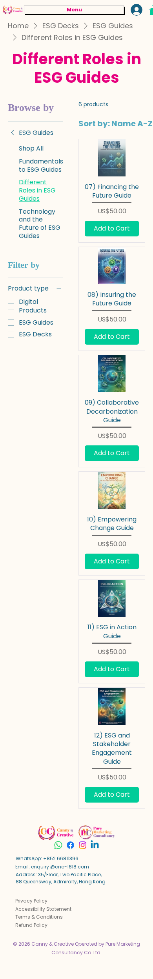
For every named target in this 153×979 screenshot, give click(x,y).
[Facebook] (70, 845)
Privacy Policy (31, 900)
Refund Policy (31, 925)
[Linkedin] (95, 845)
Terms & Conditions (39, 917)
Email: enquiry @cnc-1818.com (52, 866)
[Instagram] (82, 845)
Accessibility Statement (43, 909)
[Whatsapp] (58, 845)
